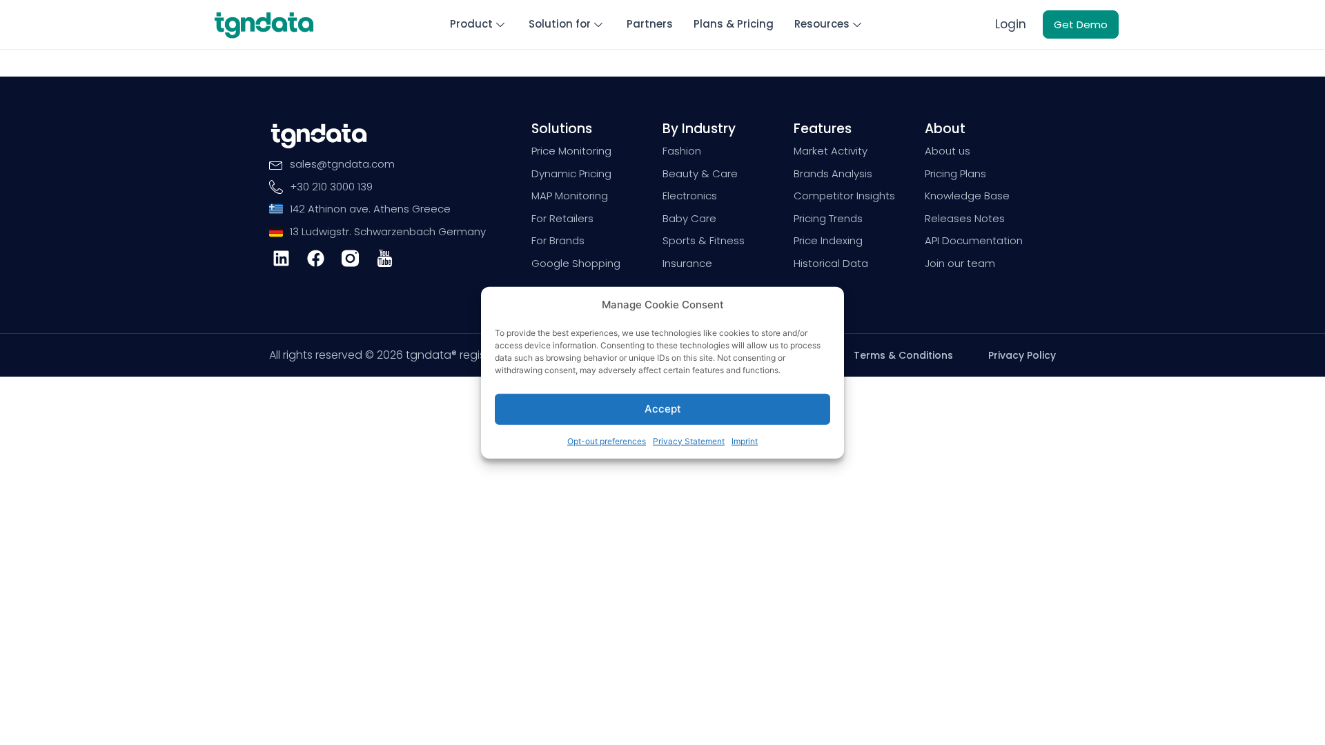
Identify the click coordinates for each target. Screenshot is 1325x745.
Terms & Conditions (903, 355)
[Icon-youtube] (385, 258)
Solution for (560, 24)
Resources (822, 24)
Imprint (745, 440)
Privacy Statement (689, 440)
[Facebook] (316, 258)
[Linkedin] (281, 258)
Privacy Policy (1022, 355)
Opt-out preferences (606, 440)
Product (471, 24)
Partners (650, 24)
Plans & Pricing (734, 24)
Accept (663, 408)
